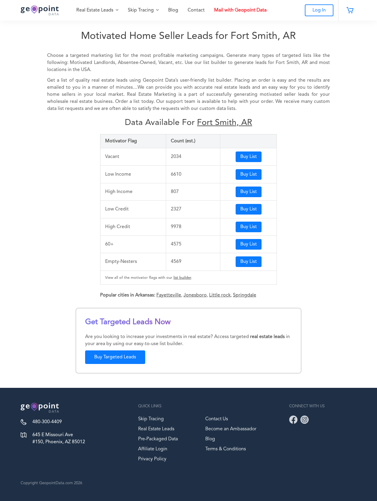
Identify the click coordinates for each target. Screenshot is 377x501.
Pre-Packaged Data (158, 439)
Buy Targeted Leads (115, 357)
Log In (319, 10)
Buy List (248, 156)
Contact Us (216, 419)
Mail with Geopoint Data (240, 10)
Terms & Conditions (225, 449)
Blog (173, 10)
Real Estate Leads (95, 10)
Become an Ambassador (230, 429)
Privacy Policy (152, 459)
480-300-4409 (47, 422)
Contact (196, 10)
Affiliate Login (152, 449)
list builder (182, 278)
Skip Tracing (141, 10)
